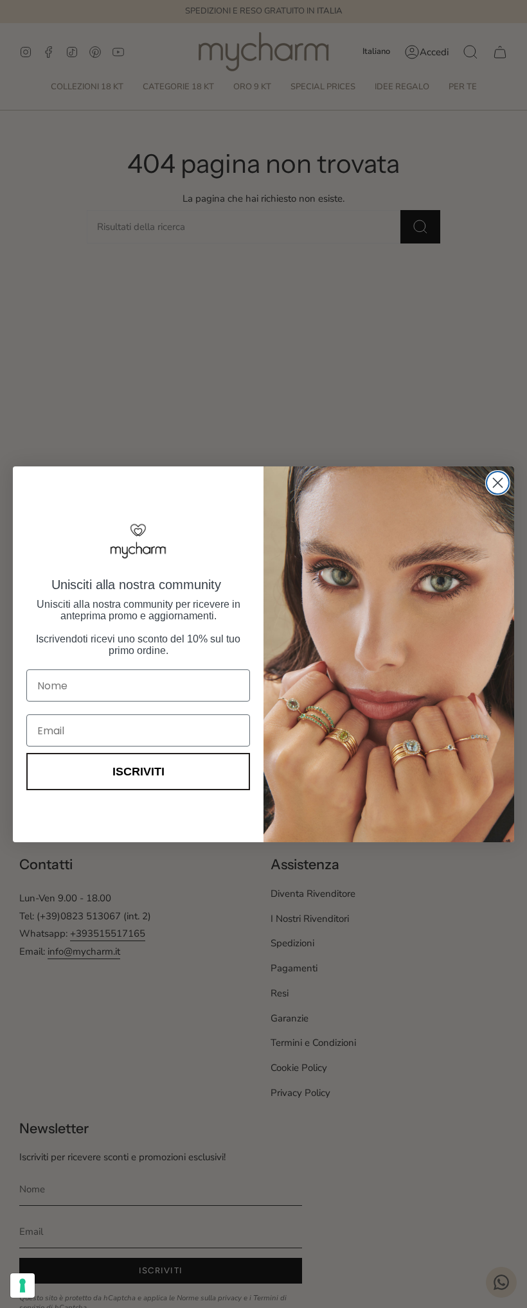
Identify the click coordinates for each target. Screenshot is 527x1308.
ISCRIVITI (138, 771)
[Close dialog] (498, 483)
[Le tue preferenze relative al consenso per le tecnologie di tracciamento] (22, 1285)
